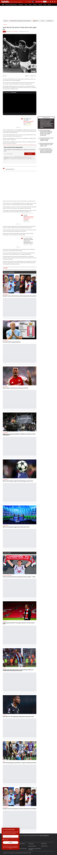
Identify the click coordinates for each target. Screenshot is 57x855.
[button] (54, 1)
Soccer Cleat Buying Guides (11, 4)
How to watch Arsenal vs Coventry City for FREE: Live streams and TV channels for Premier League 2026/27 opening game (46, 133)
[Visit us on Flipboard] (40, 1)
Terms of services (17, 156)
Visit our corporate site (44, 835)
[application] (19, 103)
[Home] (3, 4)
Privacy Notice (6, 157)
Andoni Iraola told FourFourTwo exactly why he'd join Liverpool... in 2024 (46, 139)
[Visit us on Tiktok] (41, 1)
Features (35, 4)
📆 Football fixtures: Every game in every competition (20, 20)
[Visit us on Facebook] (32, 1)
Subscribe (44, 1)
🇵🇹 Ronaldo (36, 20)
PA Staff (8, 31)
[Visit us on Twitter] (34, 1)
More (49, 4)
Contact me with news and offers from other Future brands (11, 839)
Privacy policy (31, 843)
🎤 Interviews (49, 20)
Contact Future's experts (20, 843)
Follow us (28, 75)
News (26, 4)
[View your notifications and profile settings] (53, 2)
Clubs (45, 4)
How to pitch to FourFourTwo (21, 848)
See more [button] (18, 127)
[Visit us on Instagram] (38, 1)
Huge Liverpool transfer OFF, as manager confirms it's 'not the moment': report (46, 144)
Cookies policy (43, 843)
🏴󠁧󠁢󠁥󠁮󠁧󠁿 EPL (42, 20)
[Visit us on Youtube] (36, 1)
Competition (5, 24)
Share (6, 75)
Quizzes (40, 4)
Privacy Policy (15, 846)
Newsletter (21, 4)
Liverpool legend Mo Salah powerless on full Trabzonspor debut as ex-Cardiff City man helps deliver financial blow (46, 150)
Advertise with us (44, 846)
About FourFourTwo (32, 846)
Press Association (14, 31)
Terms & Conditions (9, 847)
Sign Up (10, 842)
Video (30, 4)
